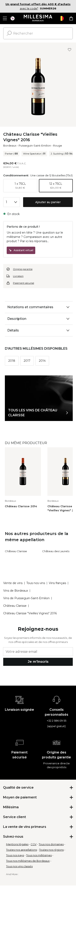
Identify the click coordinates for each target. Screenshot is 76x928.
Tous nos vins (35, 583)
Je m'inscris (38, 662)
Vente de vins (12, 583)
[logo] (38, 18)
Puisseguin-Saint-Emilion (35, 145)
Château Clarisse (16, 551)
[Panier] (71, 18)
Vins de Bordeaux (15, 590)
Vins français (57, 583)
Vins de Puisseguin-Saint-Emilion (26, 598)
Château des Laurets (55, 551)
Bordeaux (9, 145)
